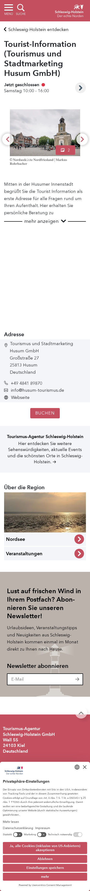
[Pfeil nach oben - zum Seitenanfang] (81, 713)
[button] (45, 221)
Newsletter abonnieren (37, 666)
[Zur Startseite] (69, 10)
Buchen (44, 413)
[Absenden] (77, 679)
